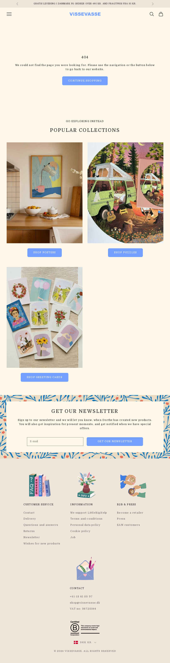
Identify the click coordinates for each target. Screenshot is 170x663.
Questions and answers (40, 525)
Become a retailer (130, 512)
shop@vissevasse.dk (85, 602)
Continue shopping (85, 80)
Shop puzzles (125, 252)
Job (73, 537)
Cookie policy (80, 531)
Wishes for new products (42, 543)
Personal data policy (85, 525)
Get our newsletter (115, 441)
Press (121, 518)
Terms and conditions (86, 518)
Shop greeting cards (44, 377)
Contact (29, 512)
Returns (29, 531)
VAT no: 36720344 (83, 608)
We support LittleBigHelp (88, 512)
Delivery (29, 518)
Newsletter (31, 537)
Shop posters (44, 252)
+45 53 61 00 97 (81, 596)
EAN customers (128, 525)
